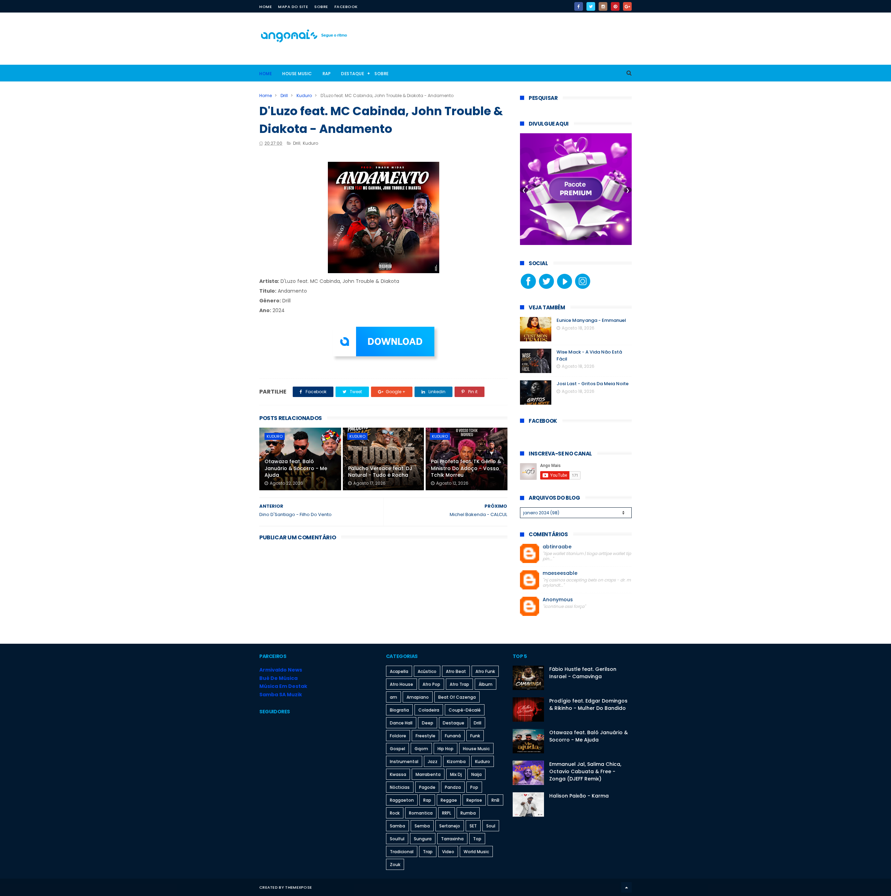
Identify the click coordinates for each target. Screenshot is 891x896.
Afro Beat (456, 671)
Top (477, 839)
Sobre (321, 6)
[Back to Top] (626, 887)
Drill (284, 95)
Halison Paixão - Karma (579, 795)
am (393, 697)
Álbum (485, 684)
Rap (327, 74)
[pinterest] (615, 6)
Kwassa (398, 774)
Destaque (352, 74)
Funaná (453, 736)
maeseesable (560, 573)
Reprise (474, 800)
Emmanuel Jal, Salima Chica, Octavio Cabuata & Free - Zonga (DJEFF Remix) (585, 771)
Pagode (427, 787)
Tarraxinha (452, 839)
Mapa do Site (293, 6)
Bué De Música (278, 678)
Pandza (453, 787)
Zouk (395, 864)
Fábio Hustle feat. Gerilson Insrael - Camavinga (582, 673)
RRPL (446, 813)
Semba (422, 826)
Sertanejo (449, 826)
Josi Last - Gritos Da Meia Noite (593, 383)
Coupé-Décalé (465, 710)
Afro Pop (431, 684)
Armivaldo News (280, 669)
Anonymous (558, 600)
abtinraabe (557, 547)
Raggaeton (402, 800)
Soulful (397, 839)
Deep (427, 723)
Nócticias (400, 787)
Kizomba (456, 761)
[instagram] (603, 6)
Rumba (468, 813)
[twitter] (590, 6)
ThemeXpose (298, 887)
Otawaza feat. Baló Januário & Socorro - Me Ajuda (296, 468)
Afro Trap (459, 684)
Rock (395, 813)
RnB (495, 800)
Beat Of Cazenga (457, 697)
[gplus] (627, 6)
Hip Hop (445, 749)
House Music (297, 74)
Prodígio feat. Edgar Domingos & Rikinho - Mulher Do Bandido (588, 704)
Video (448, 852)
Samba (397, 826)
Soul (490, 826)
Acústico (427, 671)
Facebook (346, 6)
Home (265, 6)
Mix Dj (456, 774)
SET (473, 826)
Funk (475, 736)
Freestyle (425, 736)
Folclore (398, 736)
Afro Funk (485, 671)
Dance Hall (401, 723)
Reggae (449, 800)
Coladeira (428, 710)
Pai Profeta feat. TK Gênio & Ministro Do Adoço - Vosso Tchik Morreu (466, 468)
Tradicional (401, 852)
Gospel (397, 749)
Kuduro (304, 95)
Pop (474, 787)
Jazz (432, 761)
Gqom (421, 749)
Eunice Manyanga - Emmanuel (591, 320)
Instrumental (404, 761)
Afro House (401, 684)
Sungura (423, 839)
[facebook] (578, 6)
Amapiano (418, 697)
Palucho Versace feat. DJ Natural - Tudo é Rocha (380, 472)
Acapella (399, 671)
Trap (428, 852)
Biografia (399, 710)
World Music (476, 852)
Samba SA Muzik (280, 694)
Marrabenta (428, 774)
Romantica (421, 813)
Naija (476, 774)
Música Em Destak (283, 686)
